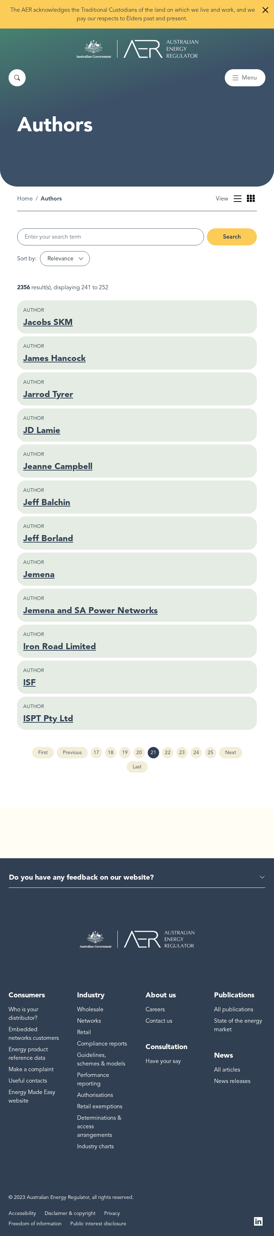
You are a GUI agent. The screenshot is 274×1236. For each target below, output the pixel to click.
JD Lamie (41, 430)
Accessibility (22, 1213)
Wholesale (90, 1009)
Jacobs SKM (48, 322)
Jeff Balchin (46, 502)
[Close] (265, 10)
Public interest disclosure (98, 1224)
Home (25, 198)
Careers (155, 1009)
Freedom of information (35, 1224)
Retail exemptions (99, 1106)
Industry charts (95, 1146)
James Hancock (54, 358)
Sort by (26, 258)
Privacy (112, 1213)
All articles (227, 1069)
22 (169, 753)
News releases (232, 1081)
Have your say (163, 1061)
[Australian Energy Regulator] (137, 49)
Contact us (159, 1020)
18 (112, 753)
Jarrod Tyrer (48, 394)
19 (126, 753)
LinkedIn (258, 1221)
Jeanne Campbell (57, 466)
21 (155, 753)
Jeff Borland (48, 538)
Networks (89, 1020)
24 (197, 753)
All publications (233, 1009)
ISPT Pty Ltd (48, 718)
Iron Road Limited (59, 646)
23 (183, 753)
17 (97, 753)
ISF (29, 682)
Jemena (39, 574)
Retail (84, 1032)
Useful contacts (28, 1080)
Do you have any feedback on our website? (81, 877)
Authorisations (95, 1095)
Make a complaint (31, 1069)
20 (140, 753)
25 (212, 753)
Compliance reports (102, 1043)
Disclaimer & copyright (70, 1213)
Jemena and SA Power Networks (90, 610)
